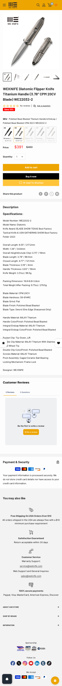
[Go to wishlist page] (56, 5)
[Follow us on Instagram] (25, 663)
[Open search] (38, 5)
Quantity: (8, 156)
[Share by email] (57, 194)
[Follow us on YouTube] (31, 663)
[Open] (7, 679)
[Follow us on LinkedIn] (37, 663)
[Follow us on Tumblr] (43, 663)
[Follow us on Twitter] (19, 663)
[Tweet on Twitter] (52, 194)
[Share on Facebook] (41, 194)
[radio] (8, 134)
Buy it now (31, 176)
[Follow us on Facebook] (13, 663)
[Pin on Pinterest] (46, 194)
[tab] (10, 392)
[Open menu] (4, 5)
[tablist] (31, 392)
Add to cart (31, 167)
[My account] (43, 5)
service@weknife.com (31, 566)
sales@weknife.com (31, 576)
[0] (49, 5)
